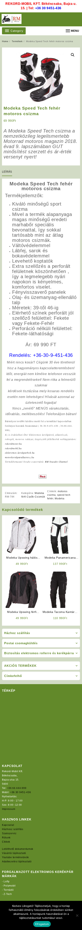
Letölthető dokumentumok (17, 849)
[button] (72, 54)
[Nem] (77, 915)
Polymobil (10, 885)
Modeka (59, 498)
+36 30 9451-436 (48, 8)
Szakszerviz (9, 833)
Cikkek (6, 841)
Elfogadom (42, 924)
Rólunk (6, 837)
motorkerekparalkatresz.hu (19, 457)
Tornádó (9, 889)
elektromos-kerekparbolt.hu (20, 452)
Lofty (7, 881)
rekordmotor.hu (13, 443)
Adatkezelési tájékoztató (17, 861)
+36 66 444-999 (16, 788)
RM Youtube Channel (56, 461)
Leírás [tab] (7, 171)
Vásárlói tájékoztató (14, 853)
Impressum (8, 809)
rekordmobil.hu (13, 448)
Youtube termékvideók (15, 857)
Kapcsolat (8, 825)
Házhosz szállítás (12, 829)
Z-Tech (8, 894)
